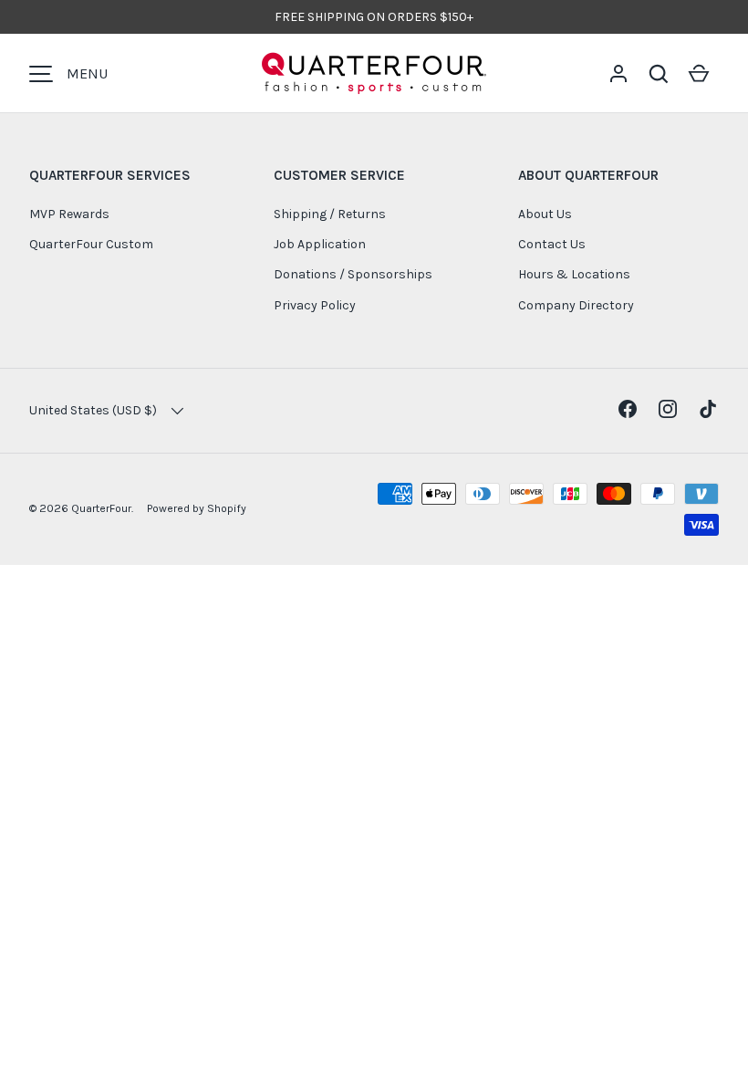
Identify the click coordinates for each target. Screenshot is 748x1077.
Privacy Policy (315, 305)
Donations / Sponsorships (353, 274)
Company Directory (576, 305)
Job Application (320, 244)
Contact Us (552, 244)
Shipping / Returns (330, 214)
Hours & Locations (574, 274)
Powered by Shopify (196, 508)
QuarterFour (101, 508)
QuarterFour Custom (91, 244)
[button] (659, 74)
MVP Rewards (69, 214)
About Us (545, 214)
